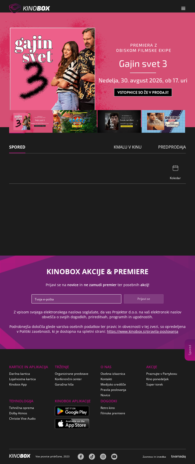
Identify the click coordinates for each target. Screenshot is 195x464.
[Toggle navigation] (183, 8)
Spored (190, 350)
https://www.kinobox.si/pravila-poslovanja (142, 331)
